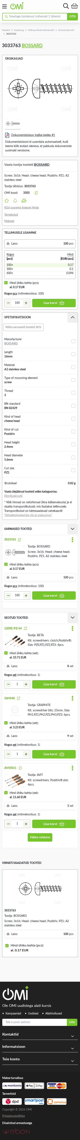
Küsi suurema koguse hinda (21, 207)
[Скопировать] (36, 193)
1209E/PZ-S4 (13, 628)
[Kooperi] (19, 540)
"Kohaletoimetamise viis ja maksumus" (28, 515)
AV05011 (10, 768)
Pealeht (6, 30)
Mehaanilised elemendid (41, 30)
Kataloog (19, 30)
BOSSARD (32, 45)
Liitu (72, 1022)
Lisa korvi (50, 303)
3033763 (10, 539)
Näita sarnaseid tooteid (23, 327)
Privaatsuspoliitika (13, 1116)
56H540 (9, 698)
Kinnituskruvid (66, 30)
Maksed (9, 221)
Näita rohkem (40, 837)
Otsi (72, 16)
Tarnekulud (11, 214)
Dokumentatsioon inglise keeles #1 (33, 135)
